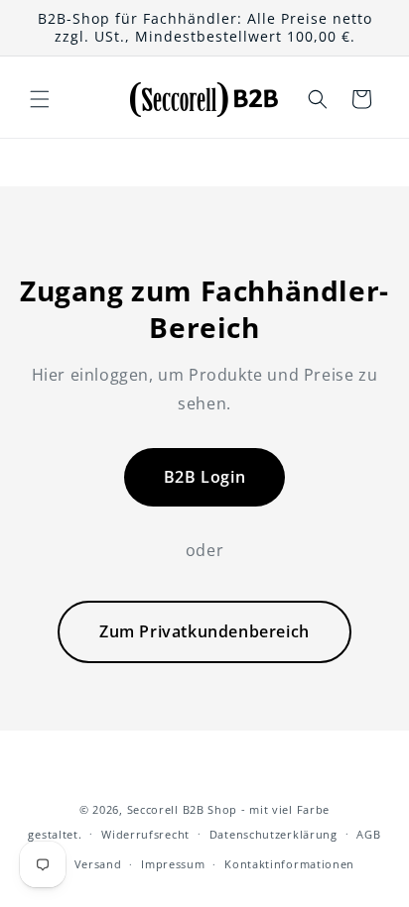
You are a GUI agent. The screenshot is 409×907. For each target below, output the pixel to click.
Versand (98, 863)
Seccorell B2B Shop (182, 809)
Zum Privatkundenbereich (204, 631)
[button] (40, 99)
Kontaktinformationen (289, 863)
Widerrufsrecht (145, 834)
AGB (368, 834)
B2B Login (204, 477)
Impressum (172, 863)
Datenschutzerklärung (273, 834)
